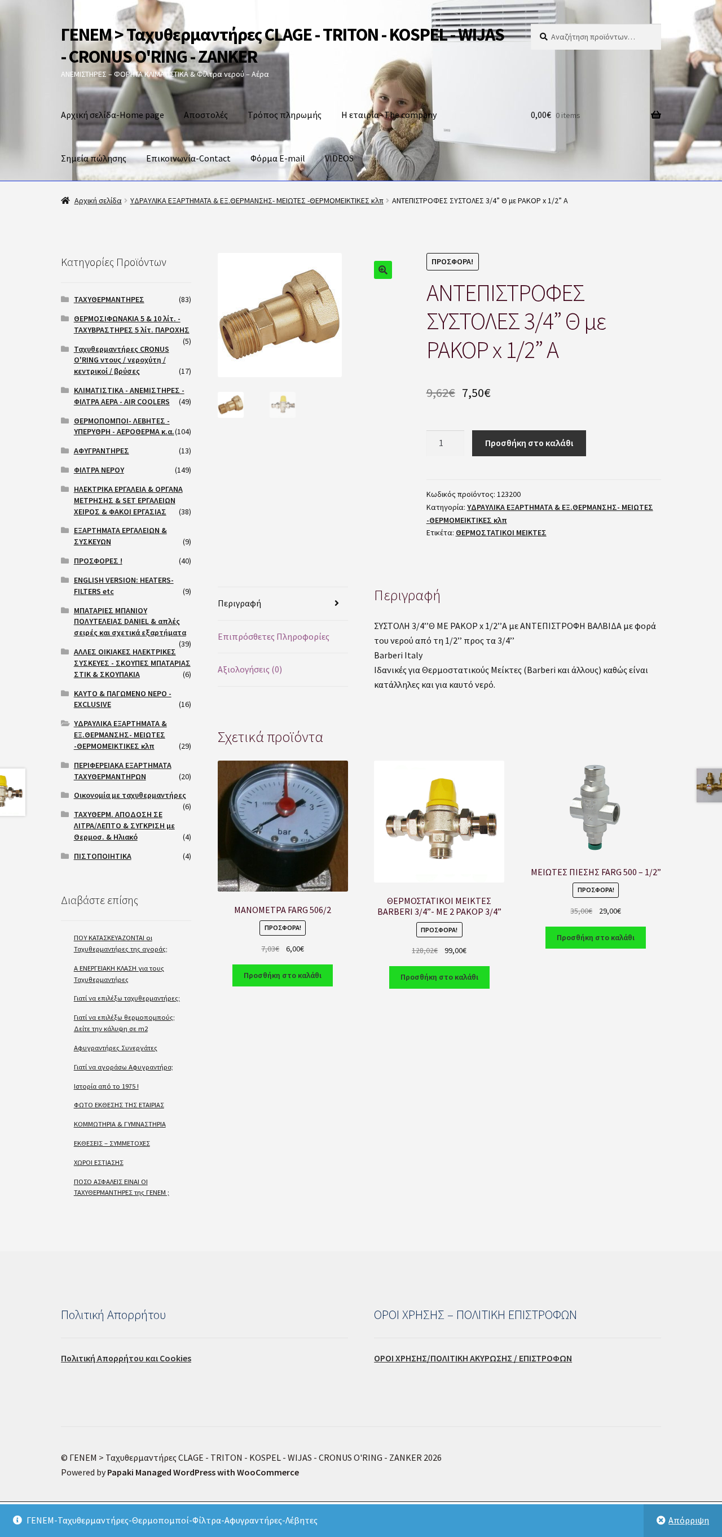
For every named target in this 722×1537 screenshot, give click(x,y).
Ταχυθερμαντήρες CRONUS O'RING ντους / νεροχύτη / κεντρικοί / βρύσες (121, 360)
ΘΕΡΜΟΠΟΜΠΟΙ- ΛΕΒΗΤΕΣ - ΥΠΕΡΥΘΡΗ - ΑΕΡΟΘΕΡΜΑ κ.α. (124, 426)
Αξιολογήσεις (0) (250, 669)
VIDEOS (339, 158)
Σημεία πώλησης (93, 158)
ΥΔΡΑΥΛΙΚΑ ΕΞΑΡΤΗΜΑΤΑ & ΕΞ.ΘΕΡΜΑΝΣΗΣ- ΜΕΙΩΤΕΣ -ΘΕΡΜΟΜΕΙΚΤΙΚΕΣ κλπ (257, 200)
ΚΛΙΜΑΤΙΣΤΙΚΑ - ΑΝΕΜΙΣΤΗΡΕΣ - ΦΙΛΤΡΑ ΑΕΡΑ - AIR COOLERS (129, 396)
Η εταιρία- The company (389, 114)
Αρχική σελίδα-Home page (112, 114)
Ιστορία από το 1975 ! (106, 1086)
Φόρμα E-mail (277, 158)
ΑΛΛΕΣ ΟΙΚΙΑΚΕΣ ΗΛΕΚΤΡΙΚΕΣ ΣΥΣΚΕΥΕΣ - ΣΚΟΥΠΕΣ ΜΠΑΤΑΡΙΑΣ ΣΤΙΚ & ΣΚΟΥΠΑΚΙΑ (132, 663)
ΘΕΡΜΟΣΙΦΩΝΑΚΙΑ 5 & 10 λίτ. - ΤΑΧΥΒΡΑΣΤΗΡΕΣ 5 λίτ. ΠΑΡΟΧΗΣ (132, 324)
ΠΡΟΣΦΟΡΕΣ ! (98, 561)
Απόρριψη (688, 1520)
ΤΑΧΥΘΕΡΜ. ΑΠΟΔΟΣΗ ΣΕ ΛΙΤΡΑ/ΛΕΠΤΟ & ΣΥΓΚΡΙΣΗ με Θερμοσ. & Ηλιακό (124, 825)
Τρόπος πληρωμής (285, 114)
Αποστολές (206, 114)
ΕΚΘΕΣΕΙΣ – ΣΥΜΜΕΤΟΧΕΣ (112, 1143)
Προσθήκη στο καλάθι (529, 442)
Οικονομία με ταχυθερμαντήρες (130, 795)
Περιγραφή (239, 603)
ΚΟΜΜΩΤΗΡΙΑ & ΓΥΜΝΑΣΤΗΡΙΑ (120, 1124)
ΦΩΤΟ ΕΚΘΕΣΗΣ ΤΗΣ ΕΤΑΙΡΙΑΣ (119, 1105)
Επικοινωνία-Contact (188, 158)
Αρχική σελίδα (98, 200)
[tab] (283, 604)
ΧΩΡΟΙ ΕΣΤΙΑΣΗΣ (99, 1162)
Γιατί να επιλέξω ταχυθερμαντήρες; (127, 998)
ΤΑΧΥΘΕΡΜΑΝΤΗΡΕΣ (109, 299)
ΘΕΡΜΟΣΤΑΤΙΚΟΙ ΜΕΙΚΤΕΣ (501, 532)
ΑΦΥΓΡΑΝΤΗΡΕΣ (101, 451)
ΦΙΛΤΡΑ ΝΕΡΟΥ (99, 470)
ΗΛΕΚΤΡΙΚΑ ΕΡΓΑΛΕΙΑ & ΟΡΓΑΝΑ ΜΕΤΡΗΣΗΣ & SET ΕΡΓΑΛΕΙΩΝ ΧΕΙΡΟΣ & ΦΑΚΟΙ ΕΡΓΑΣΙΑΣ (128, 500)
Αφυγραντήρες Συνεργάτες (115, 1047)
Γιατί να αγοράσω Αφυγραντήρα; (123, 1067)
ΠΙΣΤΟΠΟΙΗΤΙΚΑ (102, 856)
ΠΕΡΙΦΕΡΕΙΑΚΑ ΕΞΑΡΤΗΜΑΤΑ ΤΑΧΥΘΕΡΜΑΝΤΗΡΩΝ (122, 770)
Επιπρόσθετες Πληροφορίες (273, 636)
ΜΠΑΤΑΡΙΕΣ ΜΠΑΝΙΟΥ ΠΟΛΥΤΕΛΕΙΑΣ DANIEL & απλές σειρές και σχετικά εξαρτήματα (130, 621)
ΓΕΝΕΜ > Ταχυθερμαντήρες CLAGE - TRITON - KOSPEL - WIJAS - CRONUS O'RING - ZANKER (282, 45)
